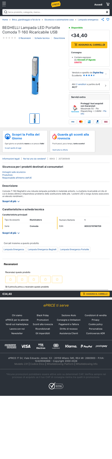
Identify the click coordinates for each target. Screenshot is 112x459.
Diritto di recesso (69, 328)
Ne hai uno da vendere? (34, 158)
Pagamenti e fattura (69, 324)
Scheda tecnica (42, 38)
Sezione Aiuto (69, 315)
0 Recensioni (25, 38)
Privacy (95, 319)
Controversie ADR (95, 333)
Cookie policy (96, 324)
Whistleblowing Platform (60, 363)
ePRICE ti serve (56, 305)
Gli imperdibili (43, 333)
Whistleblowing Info (87, 363)
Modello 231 (21, 363)
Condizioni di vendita (95, 315)
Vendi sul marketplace (17, 324)
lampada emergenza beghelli (42, 249)
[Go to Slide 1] (34, 118)
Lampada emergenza (88, 19)
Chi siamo (17, 315)
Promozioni (43, 319)
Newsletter (17, 333)
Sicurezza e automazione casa (59, 19)
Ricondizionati (42, 328)
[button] (34, 75)
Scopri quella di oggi (13, 148)
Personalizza (95, 328)
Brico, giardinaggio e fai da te (26, 19)
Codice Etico (37, 363)
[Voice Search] (107, 12)
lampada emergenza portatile (74, 249)
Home (5, 19)
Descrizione (59, 38)
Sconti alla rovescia (43, 324)
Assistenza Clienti (69, 333)
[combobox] (56, 12)
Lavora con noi (17, 328)
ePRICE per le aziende (17, 319)
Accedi (98, 4)
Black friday (43, 315)
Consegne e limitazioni (68, 319)
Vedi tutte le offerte (60, 150)
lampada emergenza (14, 249)
